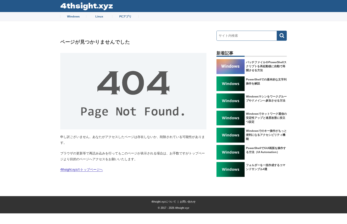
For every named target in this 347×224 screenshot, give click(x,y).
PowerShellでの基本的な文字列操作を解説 (266, 81)
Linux (99, 16)
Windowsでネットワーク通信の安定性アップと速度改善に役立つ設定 (266, 117)
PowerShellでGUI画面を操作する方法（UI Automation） (266, 150)
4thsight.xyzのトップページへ (81, 169)
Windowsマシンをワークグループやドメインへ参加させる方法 (266, 98)
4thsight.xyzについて (163, 201)
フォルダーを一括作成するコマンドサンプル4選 (265, 167)
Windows (73, 16)
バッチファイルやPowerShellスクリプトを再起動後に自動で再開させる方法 (266, 66)
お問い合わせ (188, 201)
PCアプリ (125, 16)
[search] (282, 36)
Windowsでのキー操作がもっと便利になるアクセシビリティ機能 (266, 134)
